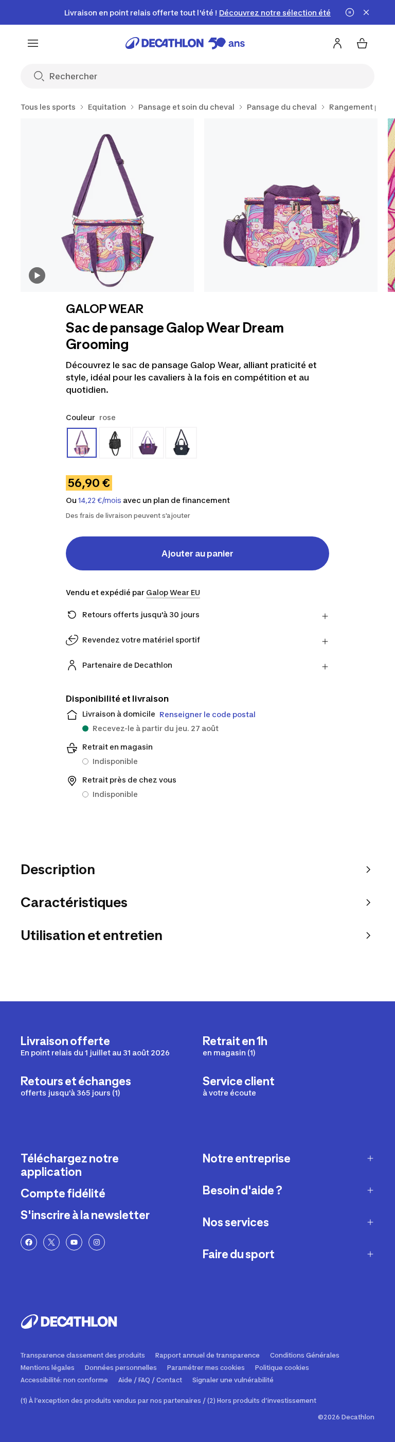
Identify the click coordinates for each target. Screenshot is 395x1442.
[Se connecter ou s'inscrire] (337, 43)
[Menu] (33, 43)
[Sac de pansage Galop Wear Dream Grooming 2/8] (291, 205)
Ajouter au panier (197, 553)
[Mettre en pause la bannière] (350, 12)
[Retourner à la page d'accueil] (185, 43)
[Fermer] (366, 12)
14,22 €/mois (99, 500)
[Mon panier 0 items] (362, 43)
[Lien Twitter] (51, 1242)
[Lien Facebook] (29, 1242)
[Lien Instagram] (96, 1242)
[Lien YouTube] (74, 1242)
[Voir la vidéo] (37, 275)
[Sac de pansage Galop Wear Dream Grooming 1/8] (107, 205)
